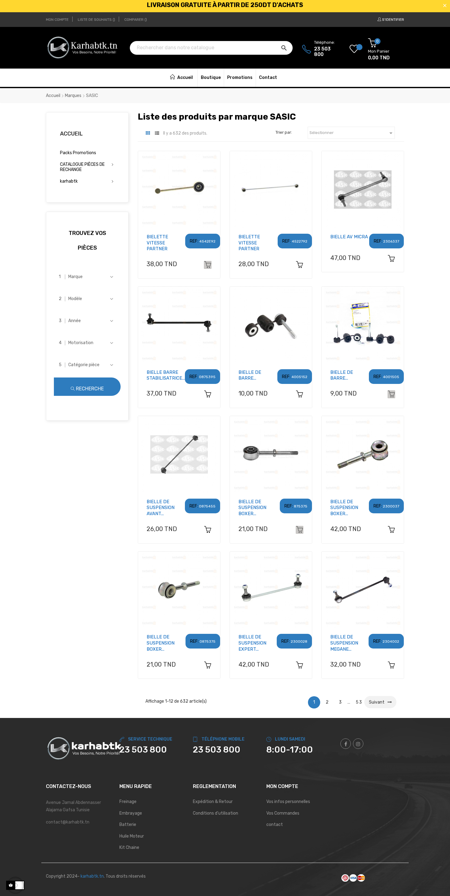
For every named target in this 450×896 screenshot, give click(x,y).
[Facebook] (345, 743)
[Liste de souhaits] (359, 49)
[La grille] (148, 133)
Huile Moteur (131, 836)
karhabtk (69, 181)
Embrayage (130, 813)
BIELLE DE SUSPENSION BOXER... (252, 508)
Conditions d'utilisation (215, 813)
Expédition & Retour (213, 801)
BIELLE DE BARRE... (249, 375)
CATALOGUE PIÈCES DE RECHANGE (82, 167)
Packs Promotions (78, 152)
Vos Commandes (282, 813)
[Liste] (157, 133)
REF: (194, 241)
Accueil (71, 133)
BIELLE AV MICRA (349, 237)
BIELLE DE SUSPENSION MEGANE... (344, 643)
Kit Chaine (129, 847)
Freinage (128, 801)
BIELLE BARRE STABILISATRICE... (166, 375)
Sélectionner (352, 133)
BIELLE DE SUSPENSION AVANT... (160, 508)
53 (359, 702)
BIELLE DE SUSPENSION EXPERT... (252, 643)
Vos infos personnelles (288, 801)
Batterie (127, 824)
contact (274, 824)
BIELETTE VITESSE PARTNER (157, 243)
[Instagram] (358, 743)
